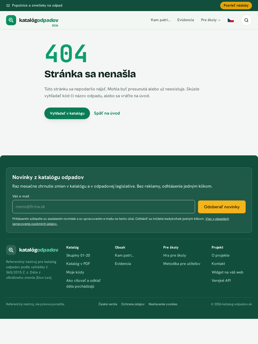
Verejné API (221, 280)
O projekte (221, 255)
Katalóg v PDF (78, 263)
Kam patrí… (160, 19)
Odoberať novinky (222, 207)
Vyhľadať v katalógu (67, 113)
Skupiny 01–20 (78, 255)
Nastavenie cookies (163, 304)
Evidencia (185, 19)
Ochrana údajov (133, 304)
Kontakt (218, 263)
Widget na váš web (227, 272)
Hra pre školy (174, 255)
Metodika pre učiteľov (181, 263)
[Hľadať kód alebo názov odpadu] (246, 20)
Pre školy (209, 19)
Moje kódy (75, 272)
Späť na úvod (107, 113)
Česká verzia (108, 304)
